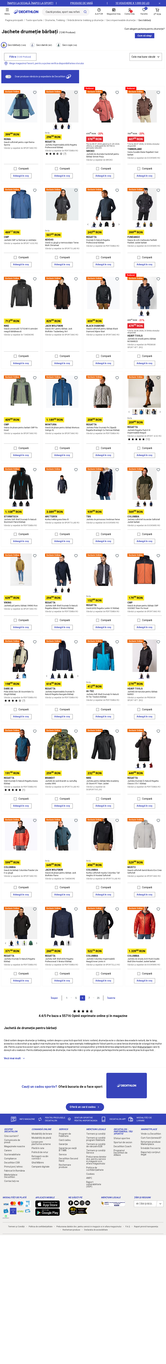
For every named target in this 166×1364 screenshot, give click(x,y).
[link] (85, 1107)
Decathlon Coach (122, 1146)
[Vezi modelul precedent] (87, 224)
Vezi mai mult (12, 1058)
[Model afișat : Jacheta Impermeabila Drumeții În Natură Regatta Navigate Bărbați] (52, 676)
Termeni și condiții (95, 1134)
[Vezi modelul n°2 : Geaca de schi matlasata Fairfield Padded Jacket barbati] (144, 224)
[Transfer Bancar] (27, 1205)
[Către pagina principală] (26, 11)
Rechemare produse (65, 1166)
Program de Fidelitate (65, 1135)
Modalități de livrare (42, 1134)
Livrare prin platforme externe (41, 1143)
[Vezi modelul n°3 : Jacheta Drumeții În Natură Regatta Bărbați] (24, 943)
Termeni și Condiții (16, 1226)
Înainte (111, 998)
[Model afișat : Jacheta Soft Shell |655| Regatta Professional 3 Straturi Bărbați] (55, 943)
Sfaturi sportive (122, 1138)
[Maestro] (20, 1204)
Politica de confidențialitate (95, 1168)
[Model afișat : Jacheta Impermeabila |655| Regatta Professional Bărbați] (55, 126)
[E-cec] (13, 1212)
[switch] (8, 76)
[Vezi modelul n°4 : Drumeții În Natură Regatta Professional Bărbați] (113, 224)
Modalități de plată (41, 1138)
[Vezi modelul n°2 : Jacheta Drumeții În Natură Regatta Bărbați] (17, 943)
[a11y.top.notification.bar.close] (159, 3)
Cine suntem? (11, 1136)
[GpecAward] (78, 1213)
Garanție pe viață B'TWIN (68, 1149)
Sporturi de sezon (123, 1142)
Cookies (90, 1174)
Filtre (20, 56)
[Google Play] (47, 1214)
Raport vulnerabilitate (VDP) (93, 1184)
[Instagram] (82, 1203)
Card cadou (65, 1140)
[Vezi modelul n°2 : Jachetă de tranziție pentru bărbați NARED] (147, 676)
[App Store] (47, 1206)
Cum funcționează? (151, 1138)
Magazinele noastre (14, 1146)
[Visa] (6, 1203)
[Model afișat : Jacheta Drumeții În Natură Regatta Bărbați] (11, 943)
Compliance (10, 1158)
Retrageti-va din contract (40, 1157)
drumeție (144, 1047)
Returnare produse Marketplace (150, 1143)
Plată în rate (38, 1148)
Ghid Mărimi (38, 1162)
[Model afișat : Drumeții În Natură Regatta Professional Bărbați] (93, 224)
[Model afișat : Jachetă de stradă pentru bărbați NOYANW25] (141, 313)
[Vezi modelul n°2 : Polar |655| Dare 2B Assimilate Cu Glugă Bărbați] (24, 676)
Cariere (8, 1150)
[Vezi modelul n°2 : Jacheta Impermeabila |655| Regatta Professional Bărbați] (62, 126)
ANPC (89, 1178)
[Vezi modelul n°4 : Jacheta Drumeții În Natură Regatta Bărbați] (30, 943)
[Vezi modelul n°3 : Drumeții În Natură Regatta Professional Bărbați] (106, 224)
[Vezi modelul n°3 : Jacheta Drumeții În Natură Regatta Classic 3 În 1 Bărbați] (151, 765)
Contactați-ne (11, 1181)
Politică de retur (40, 1152)
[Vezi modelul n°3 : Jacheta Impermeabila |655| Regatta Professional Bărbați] (68, 126)
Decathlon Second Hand (68, 1159)
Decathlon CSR (12, 1162)
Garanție (63, 1144)
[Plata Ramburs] (27, 1211)
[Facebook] (70, 1203)
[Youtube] (76, 1203)
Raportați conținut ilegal (150, 1153)
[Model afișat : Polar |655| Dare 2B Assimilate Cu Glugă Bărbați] (17, 676)
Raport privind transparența (146, 1226)
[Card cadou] (6, 1211)
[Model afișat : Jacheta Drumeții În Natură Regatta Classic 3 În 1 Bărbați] (138, 765)
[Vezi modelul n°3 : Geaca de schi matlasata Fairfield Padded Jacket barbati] (151, 224)
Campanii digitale (40, 1167)
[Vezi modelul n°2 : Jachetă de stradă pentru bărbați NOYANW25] (147, 313)
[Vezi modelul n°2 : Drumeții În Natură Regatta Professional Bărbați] (100, 224)
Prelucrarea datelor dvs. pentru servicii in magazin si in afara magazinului (96, 1160)
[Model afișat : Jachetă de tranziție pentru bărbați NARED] (141, 676)
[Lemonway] (6, 1216)
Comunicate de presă (12, 1141)
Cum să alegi (144, 35)
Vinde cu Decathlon (151, 1134)
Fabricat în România (14, 1171)
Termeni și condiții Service (95, 1151)
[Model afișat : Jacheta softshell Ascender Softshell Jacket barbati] (138, 504)
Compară (23, 168)
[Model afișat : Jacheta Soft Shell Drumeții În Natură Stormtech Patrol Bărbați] (14, 504)
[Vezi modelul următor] (119, 224)
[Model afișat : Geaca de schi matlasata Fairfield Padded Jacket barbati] (138, 224)
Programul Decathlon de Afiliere (120, 1152)
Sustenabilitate (12, 1154)
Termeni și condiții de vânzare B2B (95, 1145)
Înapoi (54, 998)
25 (98, 998)
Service (63, 1154)
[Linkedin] (87, 1203)
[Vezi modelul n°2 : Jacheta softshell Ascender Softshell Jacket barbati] (144, 504)
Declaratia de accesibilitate (96, 1230)
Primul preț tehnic (13, 1167)
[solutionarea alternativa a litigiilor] (113, 1205)
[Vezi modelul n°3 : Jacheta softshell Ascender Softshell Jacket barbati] (151, 504)
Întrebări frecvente (150, 1148)
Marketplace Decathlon (10, 1176)
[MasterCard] (13, 1204)
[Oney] (20, 1211)
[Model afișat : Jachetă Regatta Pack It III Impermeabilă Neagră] (134, 412)
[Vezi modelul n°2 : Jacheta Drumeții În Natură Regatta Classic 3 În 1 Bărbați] (144, 765)
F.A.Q (127, 1226)
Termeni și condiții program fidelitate (95, 1139)
